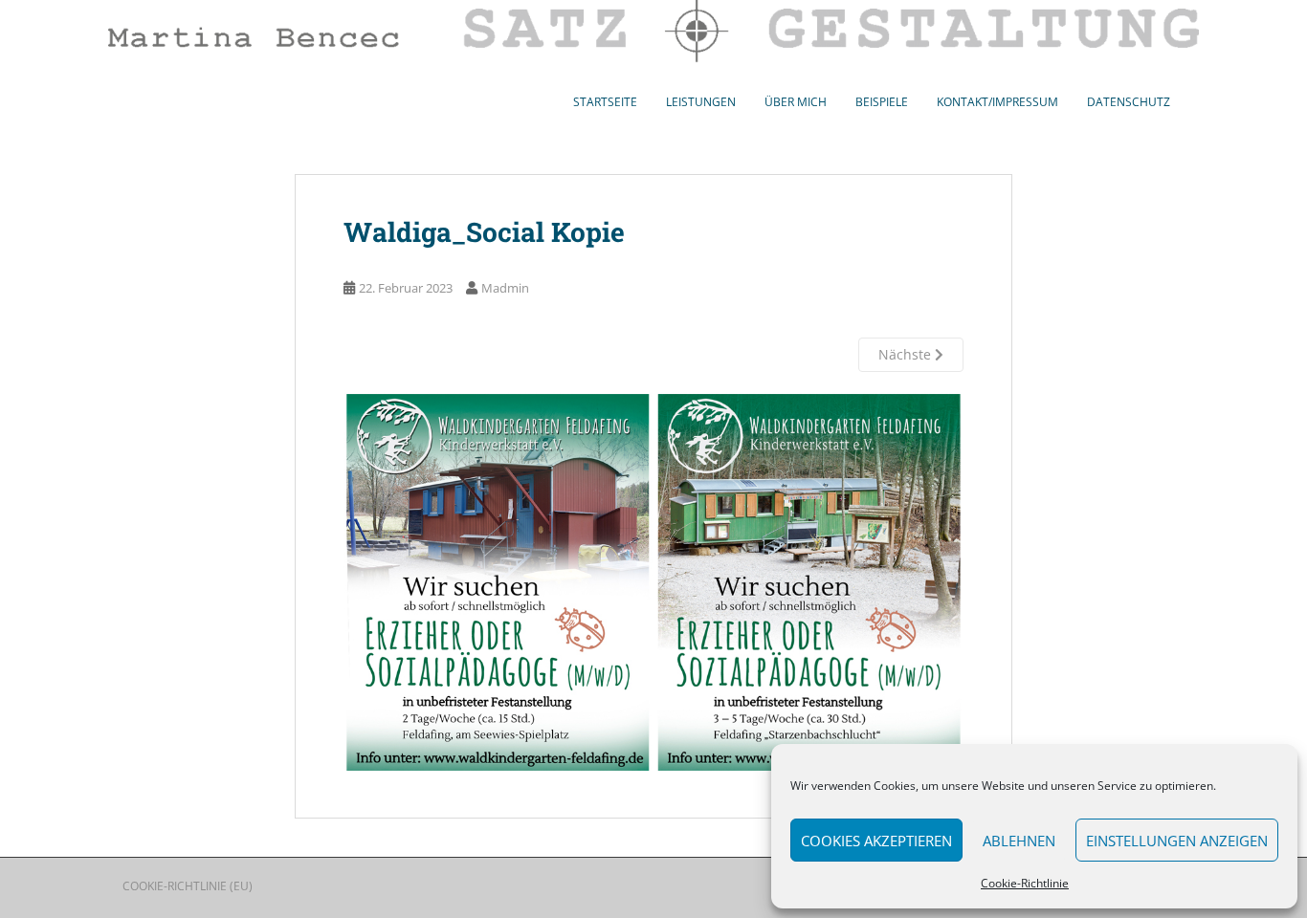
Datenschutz (1128, 102)
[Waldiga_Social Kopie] (653, 582)
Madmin (505, 287)
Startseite (605, 102)
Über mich (795, 102)
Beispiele (881, 102)
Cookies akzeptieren (876, 840)
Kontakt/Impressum (997, 102)
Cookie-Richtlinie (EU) (187, 886)
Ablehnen (1019, 840)
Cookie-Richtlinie (1025, 883)
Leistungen (701, 102)
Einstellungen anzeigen (1177, 840)
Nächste (906, 354)
